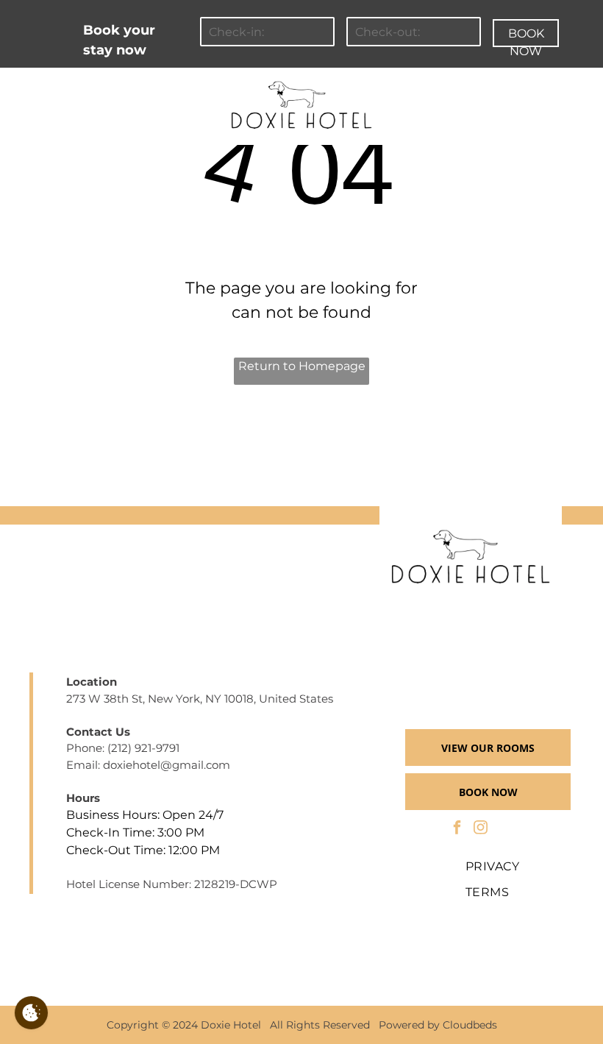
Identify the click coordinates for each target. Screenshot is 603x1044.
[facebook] (456, 829)
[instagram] (480, 829)
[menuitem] (103, 87)
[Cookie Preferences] (31, 1012)
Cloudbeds (470, 1024)
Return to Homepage (301, 366)
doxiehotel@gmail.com (166, 765)
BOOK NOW (526, 36)
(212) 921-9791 (143, 748)
